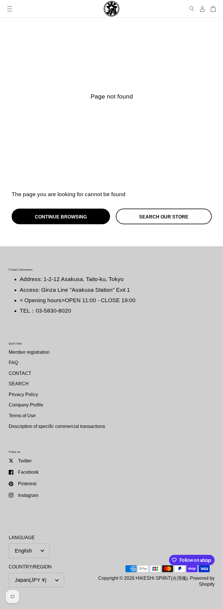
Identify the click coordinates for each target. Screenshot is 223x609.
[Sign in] (202, 9)
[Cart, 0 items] (213, 9)
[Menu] (9, 8)
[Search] (191, 9)
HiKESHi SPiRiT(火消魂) (162, 578)
